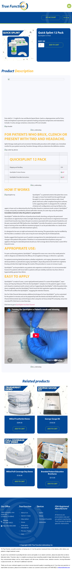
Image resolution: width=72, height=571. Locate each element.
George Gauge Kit (52, 419)
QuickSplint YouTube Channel (25, 305)
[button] (69, 6)
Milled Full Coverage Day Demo (19, 472)
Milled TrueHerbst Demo (19, 419)
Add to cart (54, 45)
